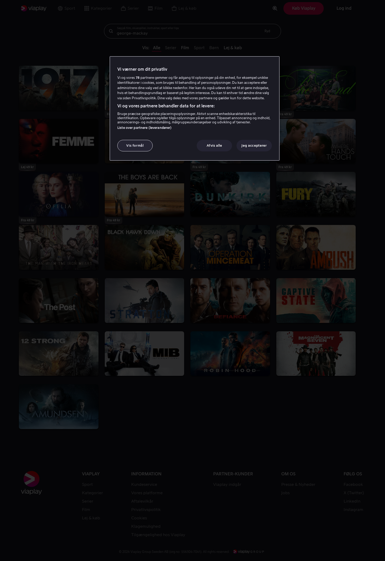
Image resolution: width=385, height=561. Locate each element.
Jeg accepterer (254, 145)
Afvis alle (214, 145)
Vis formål (135, 145)
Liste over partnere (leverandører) (144, 127)
